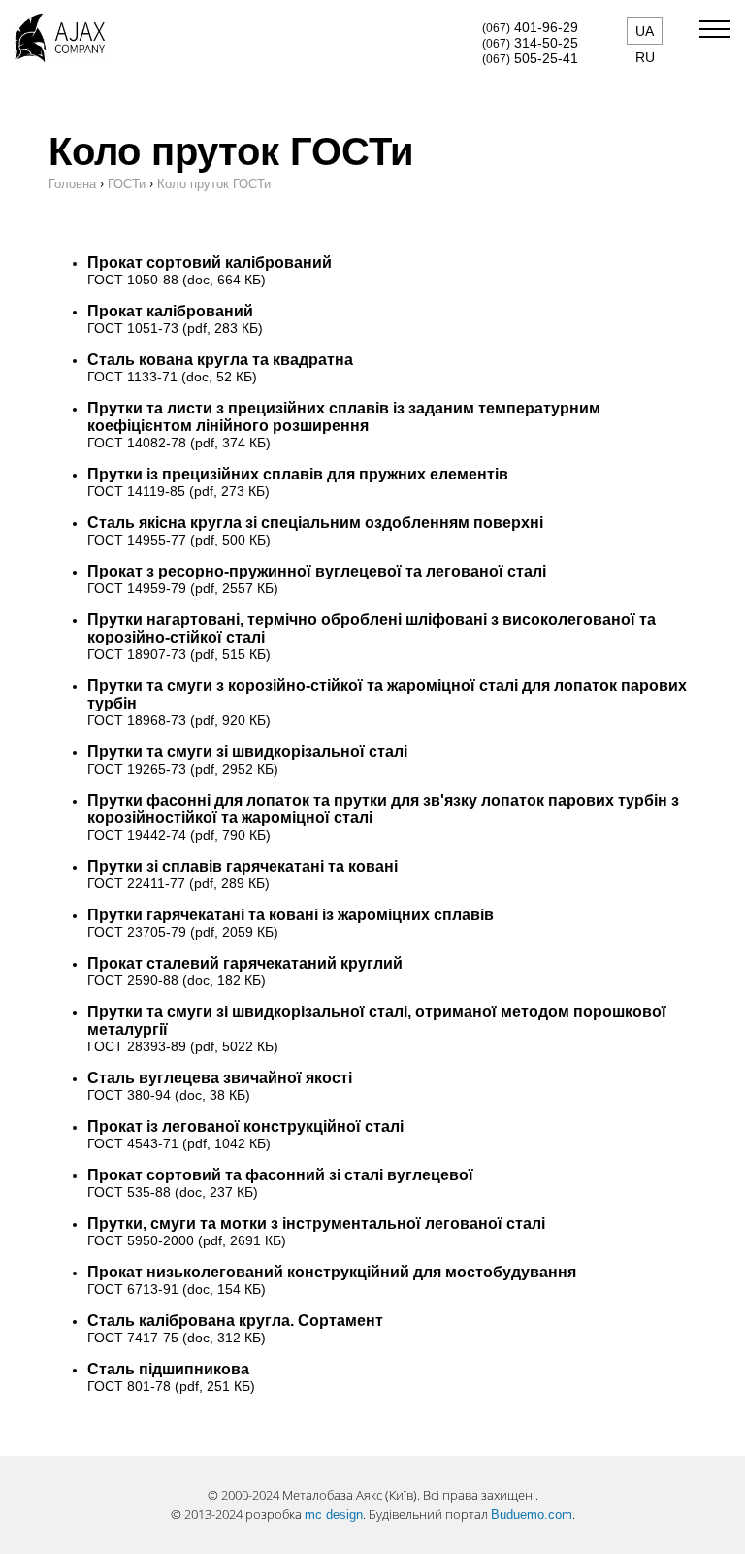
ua (644, 31)
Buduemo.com (531, 1514)
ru (645, 57)
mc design (334, 1514)
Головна (72, 184)
